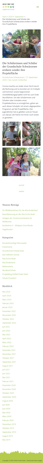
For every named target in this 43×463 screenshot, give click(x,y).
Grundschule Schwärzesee (13, 77)
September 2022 (9, 323)
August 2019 (7, 436)
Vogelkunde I (7, 229)
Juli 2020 (6, 405)
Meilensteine (7, 266)
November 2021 (9, 354)
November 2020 (9, 389)
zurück (21, 185)
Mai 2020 (6, 412)
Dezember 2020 (9, 385)
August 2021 (7, 366)
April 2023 (6, 295)
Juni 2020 (6, 408)
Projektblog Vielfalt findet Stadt (15, 274)
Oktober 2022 (8, 319)
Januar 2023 (7, 307)
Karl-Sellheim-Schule (10, 254)
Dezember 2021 (9, 350)
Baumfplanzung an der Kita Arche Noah (18, 214)
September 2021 (9, 362)
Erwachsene (7, 247)
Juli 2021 (6, 369)
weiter (21, 191)
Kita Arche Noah (9, 258)
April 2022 (6, 338)
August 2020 (7, 401)
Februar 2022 (8, 346)
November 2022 (9, 315)
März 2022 (6, 342)
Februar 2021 (8, 381)
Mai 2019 (6, 440)
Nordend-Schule (9, 270)
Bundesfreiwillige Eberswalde (14, 243)
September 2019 (9, 432)
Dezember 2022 (9, 311)
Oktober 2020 (8, 393)
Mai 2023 (6, 292)
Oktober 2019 (8, 428)
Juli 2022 (6, 327)
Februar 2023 (8, 303)
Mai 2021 (6, 377)
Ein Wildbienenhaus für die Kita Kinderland (20, 210)
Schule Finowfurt (9, 278)
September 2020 (9, 397)
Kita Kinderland (8, 262)
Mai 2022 (6, 334)
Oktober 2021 (8, 358)
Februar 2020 (8, 420)
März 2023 (6, 299)
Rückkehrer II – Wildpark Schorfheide (17, 225)
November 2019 (9, 424)
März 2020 (6, 416)
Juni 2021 (6, 373)
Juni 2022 (6, 330)
